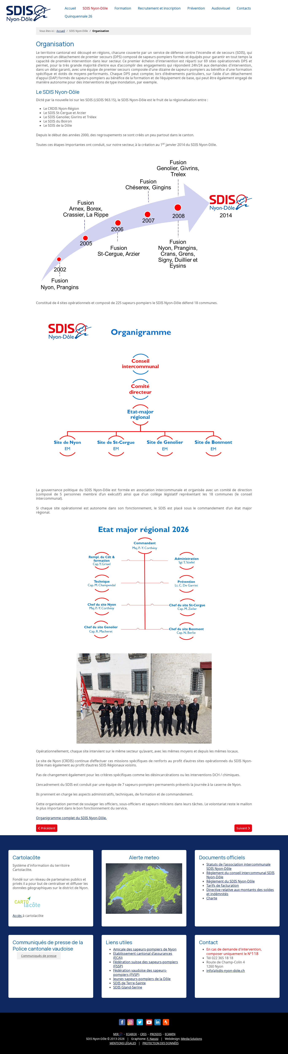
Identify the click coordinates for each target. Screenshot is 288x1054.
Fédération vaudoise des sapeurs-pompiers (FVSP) (140, 972)
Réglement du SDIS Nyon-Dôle (230, 881)
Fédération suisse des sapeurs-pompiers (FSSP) (145, 964)
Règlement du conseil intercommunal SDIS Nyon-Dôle (240, 874)
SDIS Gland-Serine (127, 987)
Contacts (244, 8)
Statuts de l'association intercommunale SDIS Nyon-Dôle (238, 866)
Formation (122, 8)
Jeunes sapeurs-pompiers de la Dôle (142, 978)
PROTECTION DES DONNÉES (161, 1043)
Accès (18, 915)
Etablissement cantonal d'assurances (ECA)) (142, 955)
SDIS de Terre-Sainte (129, 983)
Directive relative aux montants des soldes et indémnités (240, 891)
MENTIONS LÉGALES (123, 1043)
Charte (211, 898)
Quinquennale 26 (78, 16)
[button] (96, 8)
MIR (116, 1034)
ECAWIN (170, 1034)
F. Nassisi (152, 1039)
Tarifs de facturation (222, 885)
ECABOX (131, 1034)
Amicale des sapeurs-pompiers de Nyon (144, 949)
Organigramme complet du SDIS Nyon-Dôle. (71, 818)
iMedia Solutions (191, 1039)
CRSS (143, 1034)
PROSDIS (155, 1034)
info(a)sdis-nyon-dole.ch (225, 970)
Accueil (70, 8)
